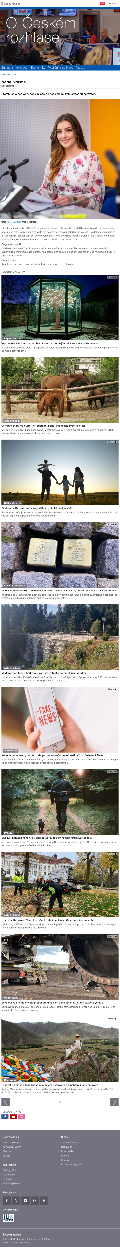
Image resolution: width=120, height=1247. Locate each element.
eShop (6, 1155)
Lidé (16, 74)
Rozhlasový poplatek (72, 1164)
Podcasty (8, 1179)
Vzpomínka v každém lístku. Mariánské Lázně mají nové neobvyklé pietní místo (49, 343)
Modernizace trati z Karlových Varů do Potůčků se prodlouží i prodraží (44, 673)
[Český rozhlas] (10, 3)
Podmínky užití (36, 1239)
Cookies (6, 1239)
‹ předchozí (5, 1102)
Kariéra (65, 1155)
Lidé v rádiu (67, 1151)
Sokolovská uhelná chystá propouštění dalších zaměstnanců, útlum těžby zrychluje (52, 1002)
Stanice (7, 1151)
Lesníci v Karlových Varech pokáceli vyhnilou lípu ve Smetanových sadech (47, 920)
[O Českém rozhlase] (60, 36)
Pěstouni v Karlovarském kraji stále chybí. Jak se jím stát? (37, 508)
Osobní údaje (19, 1239)
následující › (114, 1102)
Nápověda (66, 1147)
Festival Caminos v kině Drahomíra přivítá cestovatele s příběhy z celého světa (49, 1084)
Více (80, 67)
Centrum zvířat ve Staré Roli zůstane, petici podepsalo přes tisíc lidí (43, 425)
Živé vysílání (9, 1170)
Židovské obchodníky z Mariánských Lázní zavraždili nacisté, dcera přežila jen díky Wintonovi (58, 590)
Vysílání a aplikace (60, 67)
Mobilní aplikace (11, 1183)
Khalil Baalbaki (14, 222)
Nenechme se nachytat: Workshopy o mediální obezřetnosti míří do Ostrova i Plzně (52, 755)
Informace (6, 74)
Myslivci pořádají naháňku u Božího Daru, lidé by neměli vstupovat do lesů (46, 837)
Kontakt (65, 1160)
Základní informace (14, 67)
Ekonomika (38, 67)
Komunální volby (12, 1147)
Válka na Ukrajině (12, 1142)
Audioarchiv (9, 1174)
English (49, 1239)
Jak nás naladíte (70, 1142)
